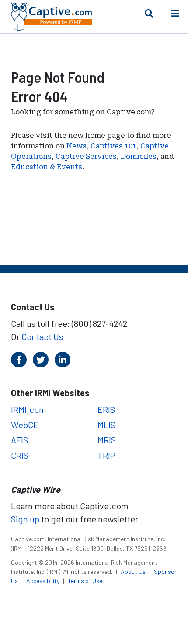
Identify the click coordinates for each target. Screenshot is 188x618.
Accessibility (43, 580)
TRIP (106, 455)
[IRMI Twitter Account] (41, 359)
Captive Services (86, 156)
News (76, 146)
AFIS (19, 440)
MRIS (106, 440)
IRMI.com (28, 409)
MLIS (106, 424)
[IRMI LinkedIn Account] (62, 359)
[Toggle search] (149, 13)
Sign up (25, 519)
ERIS (106, 409)
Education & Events (46, 167)
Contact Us (42, 336)
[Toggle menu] (175, 13)
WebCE (24, 424)
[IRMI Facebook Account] (19, 359)
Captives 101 (113, 146)
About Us (134, 571)
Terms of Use (85, 580)
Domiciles (139, 156)
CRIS (19, 455)
